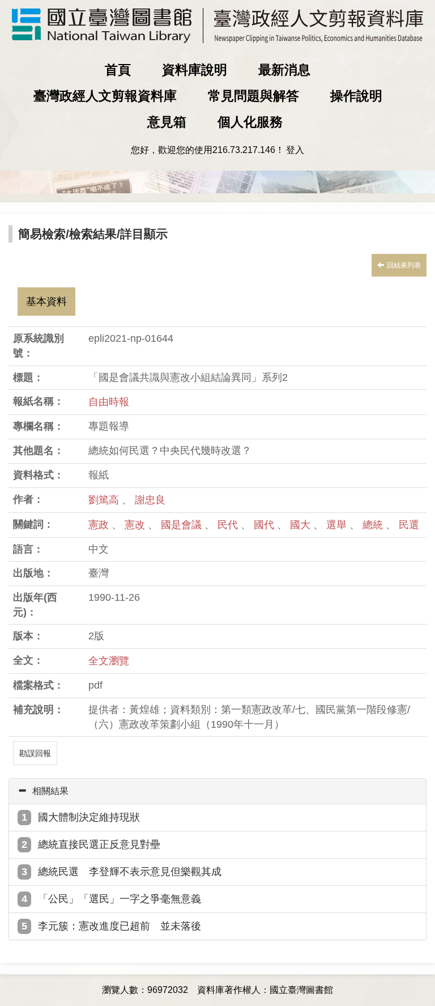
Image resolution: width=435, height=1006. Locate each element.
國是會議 (182, 524)
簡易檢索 (42, 233)
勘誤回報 (35, 753)
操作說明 (356, 95)
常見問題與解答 (253, 95)
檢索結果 (93, 233)
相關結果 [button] (50, 791)
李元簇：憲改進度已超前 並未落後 (119, 926)
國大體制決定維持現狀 (89, 817)
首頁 (118, 69)
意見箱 (166, 121)
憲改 (136, 524)
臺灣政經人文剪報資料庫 (105, 95)
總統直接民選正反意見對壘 (99, 844)
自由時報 (108, 402)
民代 (229, 524)
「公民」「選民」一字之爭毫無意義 (119, 899)
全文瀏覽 (108, 661)
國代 (265, 524)
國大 (301, 524)
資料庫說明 (194, 69)
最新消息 (284, 69)
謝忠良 (150, 500)
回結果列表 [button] (404, 265)
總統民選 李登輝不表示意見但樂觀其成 (129, 871)
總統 (374, 524)
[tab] (217, 791)
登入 (295, 150)
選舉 (337, 524)
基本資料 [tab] (46, 301)
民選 (409, 524)
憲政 (100, 524)
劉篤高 (103, 500)
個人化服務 (250, 121)
